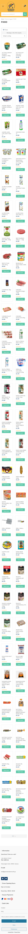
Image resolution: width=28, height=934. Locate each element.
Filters (6, 30)
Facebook (2, 878)
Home (2, 19)
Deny (14, 925)
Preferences (14, 929)
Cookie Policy (11, 932)
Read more (6, 62)
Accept (14, 921)
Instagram (6, 878)
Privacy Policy (17, 932)
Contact (3, 908)
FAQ (2, 911)
